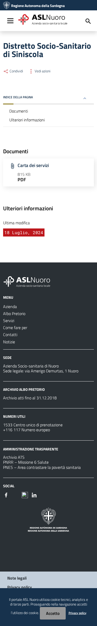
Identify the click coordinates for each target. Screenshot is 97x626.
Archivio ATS (14, 457)
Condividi (16, 71)
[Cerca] (88, 21)
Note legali (17, 578)
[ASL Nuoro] (6, 5)
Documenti (18, 111)
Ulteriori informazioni (27, 120)
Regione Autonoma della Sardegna (38, 6)
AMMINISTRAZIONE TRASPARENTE (30, 448)
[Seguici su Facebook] (6, 494)
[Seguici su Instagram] (15, 494)
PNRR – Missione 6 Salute (26, 462)
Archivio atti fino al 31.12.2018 (30, 398)
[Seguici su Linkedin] (34, 494)
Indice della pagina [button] (18, 97)
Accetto (52, 613)
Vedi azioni (42, 71)
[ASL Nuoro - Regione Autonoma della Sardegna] (30, 280)
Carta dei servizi (33, 165)
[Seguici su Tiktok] (25, 494)
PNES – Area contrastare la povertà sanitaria (42, 467)
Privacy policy (19, 587)
